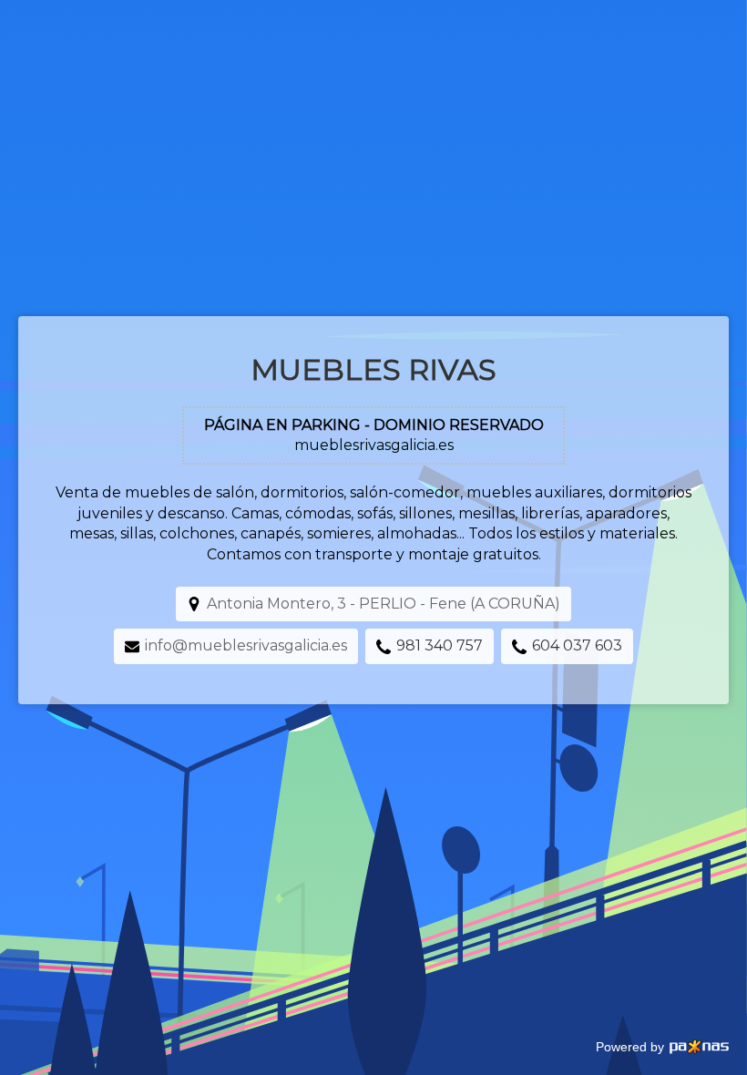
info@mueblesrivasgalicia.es (246, 645)
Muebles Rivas (373, 369)
